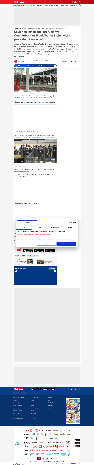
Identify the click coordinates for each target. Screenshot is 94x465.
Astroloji (33, 403)
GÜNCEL (23, 5)
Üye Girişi (16, 393)
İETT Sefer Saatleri (18, 418)
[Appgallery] (51, 389)
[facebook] (64, 389)
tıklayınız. (22, 464)
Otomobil (33, 413)
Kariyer (50, 408)
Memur (32, 405)
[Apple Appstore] (35, 389)
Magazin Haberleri (18, 405)
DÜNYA (46, 5)
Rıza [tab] (24, 227)
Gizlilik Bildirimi (52, 403)
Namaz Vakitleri (17, 413)
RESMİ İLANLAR (65, 5)
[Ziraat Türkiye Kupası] (80, 5)
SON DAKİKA (16, 5)
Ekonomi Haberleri (18, 403)
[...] (78, 61)
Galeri (32, 416)
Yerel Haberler (34, 408)
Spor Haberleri (17, 408)
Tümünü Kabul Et (66, 243)
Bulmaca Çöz (34, 397)
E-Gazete (33, 418)
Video (32, 410)
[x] (68, 389)
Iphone (50, 397)
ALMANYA (23, 255)
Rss (49, 400)
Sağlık (32, 400)
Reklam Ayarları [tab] (55, 227)
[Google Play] (44, 389)
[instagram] (76, 389)
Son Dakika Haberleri (18, 397)
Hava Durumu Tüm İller (19, 416)
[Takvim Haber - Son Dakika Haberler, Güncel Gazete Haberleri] (18, 2)
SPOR (34, 5)
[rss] (79, 389)
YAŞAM (51, 5)
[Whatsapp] (75, 61)
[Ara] (80, 2)
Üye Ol (23, 393)
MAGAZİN (39, 5)
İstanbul (16, 97)
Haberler (16, 28)
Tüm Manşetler (52, 268)
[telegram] (71, 61)
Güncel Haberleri (22, 28)
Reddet (27, 222)
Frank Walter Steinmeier (36, 96)
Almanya (16, 96)
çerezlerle (73, 463)
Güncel (15, 400)
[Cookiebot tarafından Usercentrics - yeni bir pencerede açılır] (70, 223)
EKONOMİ (29, 5)
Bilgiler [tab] (39, 227)
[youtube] (72, 389)
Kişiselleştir (46, 243)
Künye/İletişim (52, 405)
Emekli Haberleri (17, 410)
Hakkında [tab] (70, 227)
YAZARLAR (56, 5)
